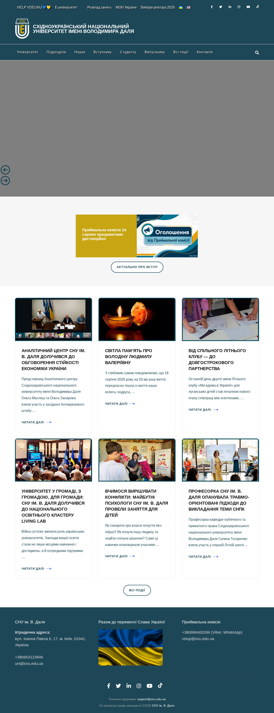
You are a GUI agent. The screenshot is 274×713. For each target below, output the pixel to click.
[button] (137, 170)
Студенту (128, 52)
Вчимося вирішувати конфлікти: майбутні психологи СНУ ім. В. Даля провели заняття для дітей (136, 503)
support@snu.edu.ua (151, 699)
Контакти (205, 52)
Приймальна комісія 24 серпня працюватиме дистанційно (104, 234)
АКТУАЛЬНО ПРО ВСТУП (137, 267)
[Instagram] (239, 7)
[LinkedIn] (230, 7)
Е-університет (66, 7)
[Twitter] (220, 7)
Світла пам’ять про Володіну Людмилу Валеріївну (128, 356)
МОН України (126, 7)
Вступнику (103, 52)
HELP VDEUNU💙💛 (34, 7)
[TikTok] (257, 7)
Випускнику (155, 52)
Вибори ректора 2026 (158, 7)
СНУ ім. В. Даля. (163, 705)
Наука (79, 52)
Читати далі (33, 422)
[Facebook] (212, 7)
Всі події (181, 52)
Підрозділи (56, 52)
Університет (27, 52)
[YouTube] (248, 7)
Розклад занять (99, 7)
